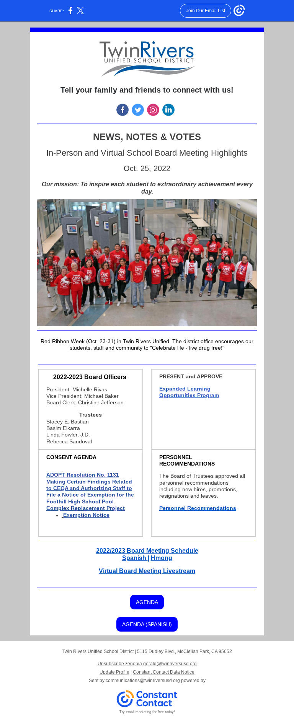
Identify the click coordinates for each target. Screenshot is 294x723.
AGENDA (147, 602)
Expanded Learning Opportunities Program (189, 392)
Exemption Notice (86, 515)
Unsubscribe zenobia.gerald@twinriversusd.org (147, 663)
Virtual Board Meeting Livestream (147, 571)
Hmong (161, 558)
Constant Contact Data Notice (163, 672)
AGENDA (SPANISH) (147, 624)
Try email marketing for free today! (147, 712)
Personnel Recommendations (197, 508)
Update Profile (114, 672)
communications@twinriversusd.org (143, 680)
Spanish (135, 558)
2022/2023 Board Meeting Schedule (147, 550)
